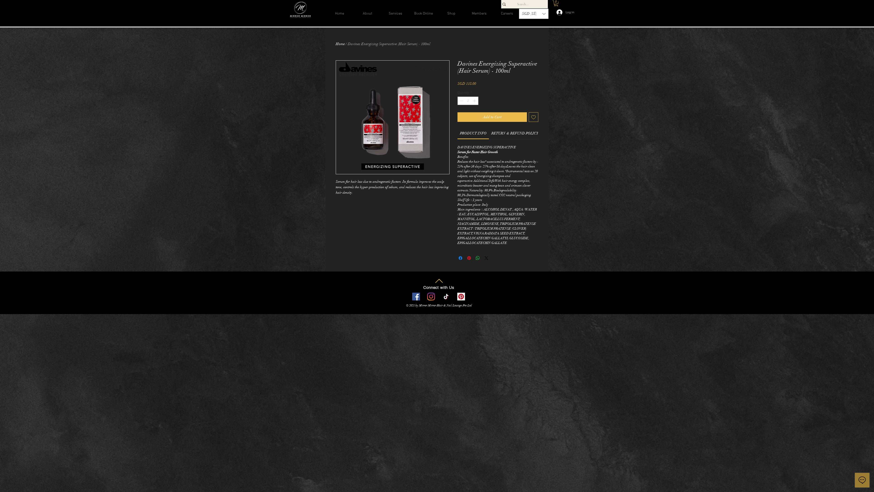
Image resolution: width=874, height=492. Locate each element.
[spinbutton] (468, 101)
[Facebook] (416, 296)
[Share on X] (486, 258)
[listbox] (534, 14)
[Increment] (475, 101)
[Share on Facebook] (460, 258)
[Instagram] (431, 296)
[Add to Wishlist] (533, 117)
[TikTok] (446, 296)
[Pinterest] (461, 296)
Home (340, 44)
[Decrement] (461, 101)
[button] (395, 15)
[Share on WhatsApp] (477, 258)
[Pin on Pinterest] (469, 258)
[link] (473, 133)
